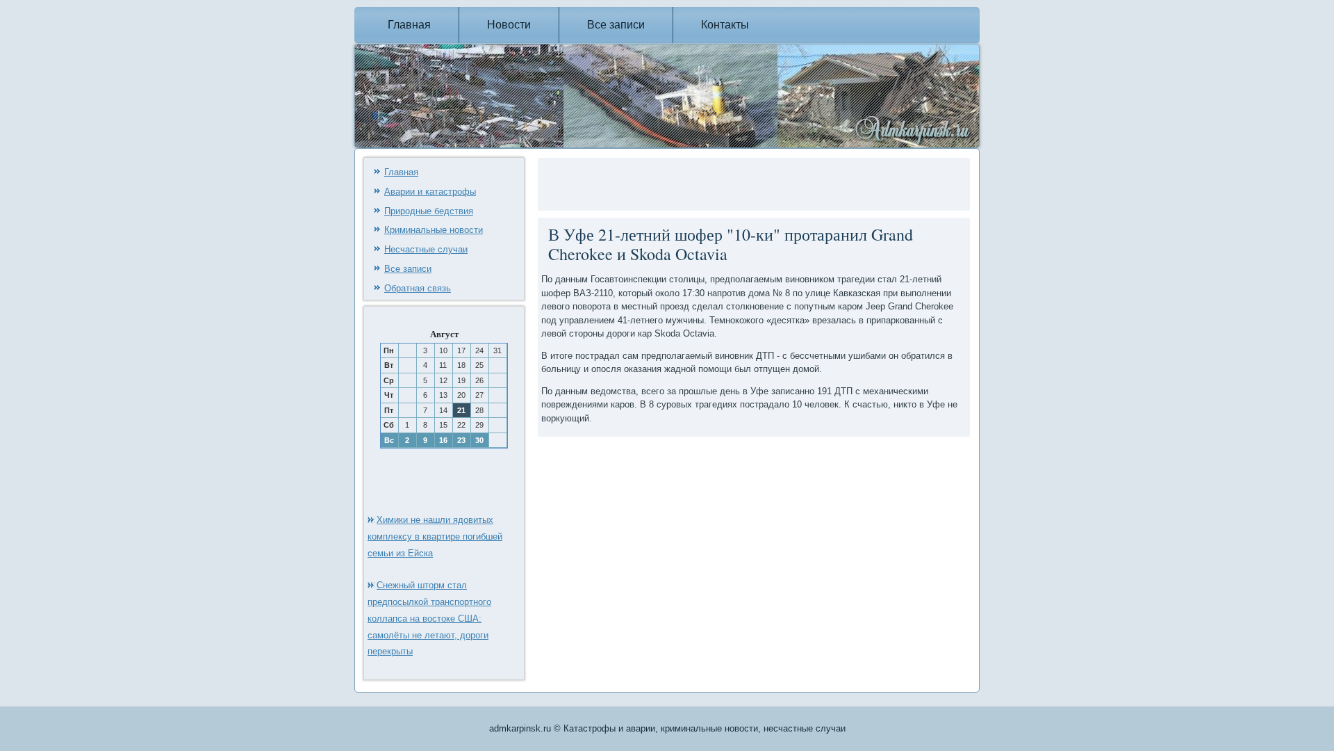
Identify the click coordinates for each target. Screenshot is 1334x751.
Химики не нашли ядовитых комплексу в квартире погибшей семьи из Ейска (435, 536)
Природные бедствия (428, 211)
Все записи (616, 25)
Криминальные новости (433, 230)
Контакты (725, 25)
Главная (409, 25)
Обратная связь (417, 288)
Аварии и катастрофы (430, 191)
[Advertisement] (703, 182)
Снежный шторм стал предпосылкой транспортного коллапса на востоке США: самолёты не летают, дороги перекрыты (429, 618)
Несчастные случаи (426, 249)
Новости (509, 25)
